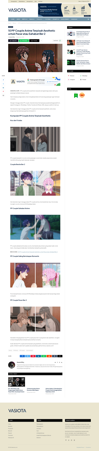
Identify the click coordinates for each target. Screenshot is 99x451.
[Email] (3, 95)
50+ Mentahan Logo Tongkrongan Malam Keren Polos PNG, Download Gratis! (16, 390)
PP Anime (16, 350)
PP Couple (22, 350)
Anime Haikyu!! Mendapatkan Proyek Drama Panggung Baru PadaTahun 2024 (54, 390)
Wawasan (74, 19)
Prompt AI (56, 19)
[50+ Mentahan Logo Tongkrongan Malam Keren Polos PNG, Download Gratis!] (16, 382)
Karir (36, 1)
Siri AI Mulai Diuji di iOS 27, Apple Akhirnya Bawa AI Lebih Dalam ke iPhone (83, 33)
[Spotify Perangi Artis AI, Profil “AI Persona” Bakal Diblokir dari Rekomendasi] (71, 62)
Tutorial (48, 19)
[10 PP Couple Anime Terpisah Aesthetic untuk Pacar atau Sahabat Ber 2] (35, 71)
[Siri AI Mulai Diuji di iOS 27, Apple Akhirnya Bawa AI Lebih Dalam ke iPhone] (71, 33)
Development (65, 19)
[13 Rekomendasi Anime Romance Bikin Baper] (35, 382)
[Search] (88, 19)
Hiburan (10, 27)
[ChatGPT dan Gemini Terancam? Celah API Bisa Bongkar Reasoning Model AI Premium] (71, 52)
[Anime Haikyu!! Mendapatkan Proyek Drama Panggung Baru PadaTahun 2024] (54, 382)
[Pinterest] (3, 91)
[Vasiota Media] (17, 10)
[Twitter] (3, 83)
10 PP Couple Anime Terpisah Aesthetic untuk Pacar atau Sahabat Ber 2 (38, 252)
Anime (10, 350)
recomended (29, 350)
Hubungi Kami (30, 1)
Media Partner (22, 1)
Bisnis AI (32, 19)
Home (12, 19)
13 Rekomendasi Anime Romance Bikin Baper (33, 389)
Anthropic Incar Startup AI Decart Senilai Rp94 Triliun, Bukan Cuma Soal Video (83, 42)
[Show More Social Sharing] (41, 40)
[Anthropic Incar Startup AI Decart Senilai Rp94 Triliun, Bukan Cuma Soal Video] (71, 42)
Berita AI (24, 19)
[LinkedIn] (3, 87)
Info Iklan (40, 1)
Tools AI (39, 19)
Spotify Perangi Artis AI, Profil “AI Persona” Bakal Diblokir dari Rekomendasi (83, 62)
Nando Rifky (12, 37)
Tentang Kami (14, 1)
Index (18, 19)
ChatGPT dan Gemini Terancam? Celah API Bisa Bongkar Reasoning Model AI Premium (83, 52)
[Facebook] (3, 80)
